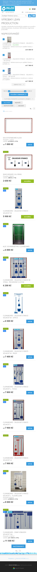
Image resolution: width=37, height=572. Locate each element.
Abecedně (21, 105)
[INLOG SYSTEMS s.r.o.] (8, 8)
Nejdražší (17, 102)
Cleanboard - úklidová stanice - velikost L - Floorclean (18, 44)
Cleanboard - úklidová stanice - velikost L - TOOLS (18, 75)
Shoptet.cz (11, 558)
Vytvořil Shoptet (19, 568)
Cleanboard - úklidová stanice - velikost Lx (18, 60)
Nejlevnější (7, 102)
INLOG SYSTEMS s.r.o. (22, 558)
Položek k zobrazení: (18, 94)
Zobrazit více (17, 84)
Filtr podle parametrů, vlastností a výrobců (17, 99)
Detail (30, 145)
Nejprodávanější (8, 105)
